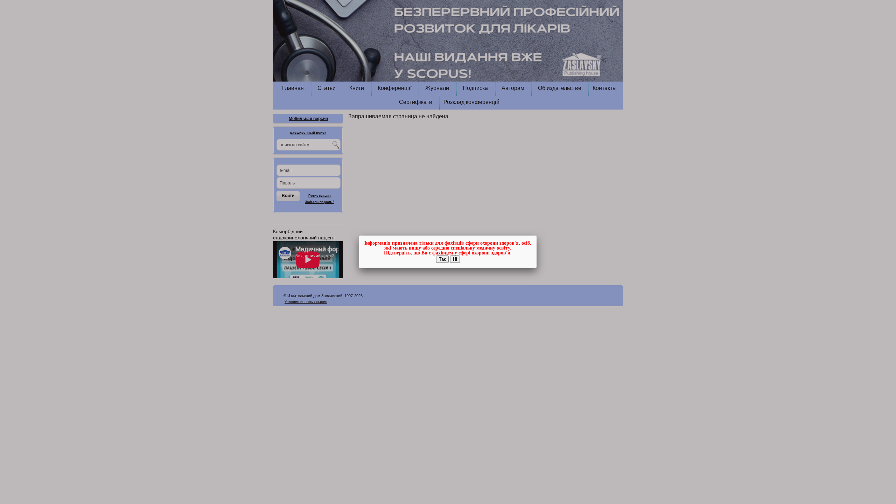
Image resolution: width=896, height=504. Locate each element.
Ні (455, 259)
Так (442, 259)
